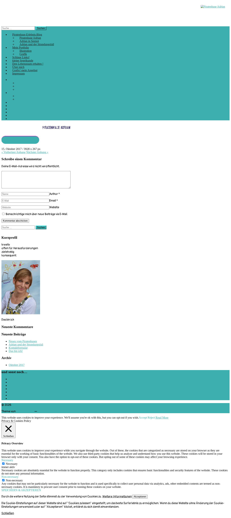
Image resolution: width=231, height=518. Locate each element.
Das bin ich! (16, 351)
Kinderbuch (15, 398)
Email (52, 200)
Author (53, 194)
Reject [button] (151, 417)
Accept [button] (143, 417)
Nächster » (37, 152)
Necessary (12, 463)
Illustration (22, 95)
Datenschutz (16, 379)
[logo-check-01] (62, 130)
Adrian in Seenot (25, 86)
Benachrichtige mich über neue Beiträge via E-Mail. (37, 214)
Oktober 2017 (17, 364)
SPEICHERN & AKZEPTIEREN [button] (21, 490)
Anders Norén (25, 411)
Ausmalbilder (16, 395)
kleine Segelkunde (19, 105)
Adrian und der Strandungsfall (36, 44)
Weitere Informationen (117, 496)
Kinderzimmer (17, 388)
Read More (162, 417)
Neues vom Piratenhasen (23, 341)
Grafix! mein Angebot (21, 115)
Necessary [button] (7, 460)
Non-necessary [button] (9, 476)
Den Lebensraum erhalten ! (24, 108)
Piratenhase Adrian (26, 82)
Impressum (18, 73)
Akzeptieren (140, 496)
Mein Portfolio (17, 92)
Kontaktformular (18, 347)
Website (54, 207)
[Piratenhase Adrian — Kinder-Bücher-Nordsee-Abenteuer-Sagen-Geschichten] (213, 6)
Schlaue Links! (17, 102)
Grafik (19, 99)
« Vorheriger (13, 152)
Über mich (15, 112)
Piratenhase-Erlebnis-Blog (23, 79)
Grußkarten (15, 392)
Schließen (7, 513)
